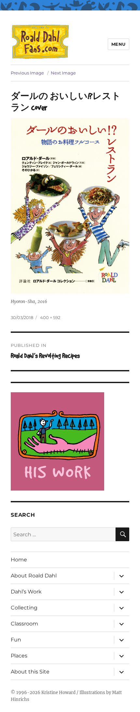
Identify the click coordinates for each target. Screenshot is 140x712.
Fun (16, 640)
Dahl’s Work (26, 592)
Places (19, 656)
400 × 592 (50, 317)
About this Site (30, 672)
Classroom (24, 624)
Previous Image (27, 72)
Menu (118, 44)
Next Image (63, 72)
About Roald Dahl (34, 576)
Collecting (24, 608)
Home (19, 560)
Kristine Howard (58, 692)
